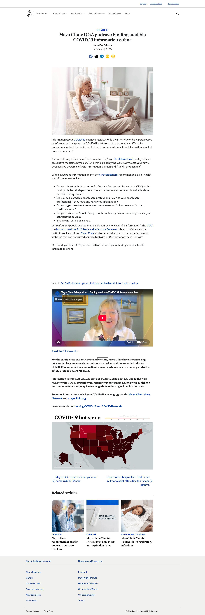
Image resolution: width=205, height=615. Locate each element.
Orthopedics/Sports (88, 589)
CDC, (150, 225)
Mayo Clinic (88, 233)
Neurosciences (33, 594)
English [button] (143, 4)
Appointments (173, 4)
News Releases (33, 572)
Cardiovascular (33, 583)
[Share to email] (108, 56)
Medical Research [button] (96, 14)
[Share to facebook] (91, 56)
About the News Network (38, 561)
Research (83, 572)
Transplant (31, 600)
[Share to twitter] (96, 56)
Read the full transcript (65, 351)
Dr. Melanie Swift (124, 159)
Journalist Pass (156, 4)
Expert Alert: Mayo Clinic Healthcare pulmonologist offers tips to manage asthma (128, 480)
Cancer (29, 577)
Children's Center (86, 594)
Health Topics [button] (77, 14)
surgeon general (108, 174)
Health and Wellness (88, 583)
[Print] (113, 56)
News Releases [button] (59, 14)
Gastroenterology (35, 589)
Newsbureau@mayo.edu (90, 561)
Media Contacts (115, 14)
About (127, 14)
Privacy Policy (48, 611)
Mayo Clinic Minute (87, 577)
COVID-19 (79, 139)
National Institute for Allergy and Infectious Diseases (86, 229)
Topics (81, 600)
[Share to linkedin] (102, 56)
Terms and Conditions (32, 611)
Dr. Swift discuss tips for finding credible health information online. (99, 283)
